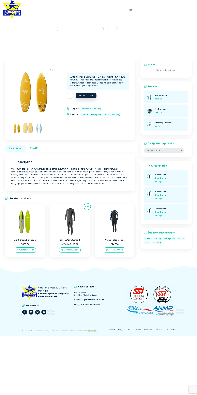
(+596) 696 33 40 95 (94, 300)
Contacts (171, 330)
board (86, 114)
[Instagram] (31, 312)
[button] (51, 70)
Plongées (121, 330)
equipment (97, 114)
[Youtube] (43, 312)
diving (158, 238)
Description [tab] (15, 148)
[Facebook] (24, 312)
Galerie (138, 330)
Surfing (97, 109)
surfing (116, 114)
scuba (181, 238)
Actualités (148, 330)
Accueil (112, 330)
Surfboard (87, 109)
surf (108, 114)
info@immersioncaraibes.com (87, 304)
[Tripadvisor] (37, 312)
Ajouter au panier (86, 95)
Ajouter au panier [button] (26, 250)
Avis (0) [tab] (34, 148)
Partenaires (159, 330)
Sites (130, 330)
